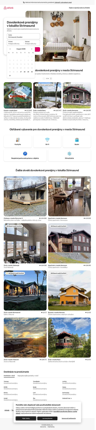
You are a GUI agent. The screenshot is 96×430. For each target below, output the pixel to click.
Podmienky (51, 427)
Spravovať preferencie (69, 418)
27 (21, 72)
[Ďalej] (50, 78)
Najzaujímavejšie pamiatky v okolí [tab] (28, 376)
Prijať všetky (26, 418)
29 (28, 72)
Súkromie (43, 427)
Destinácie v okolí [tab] (9, 376)
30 (32, 72)
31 (10, 75)
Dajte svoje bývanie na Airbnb (79, 8)
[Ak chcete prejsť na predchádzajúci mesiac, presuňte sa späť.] (10, 49)
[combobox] (23, 37)
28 (24, 72)
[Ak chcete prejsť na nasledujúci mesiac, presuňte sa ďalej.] (31, 49)
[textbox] (15, 44)
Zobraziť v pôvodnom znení (63, 2)
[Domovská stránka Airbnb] (8, 8)
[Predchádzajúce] (43, 78)
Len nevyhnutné (47, 418)
